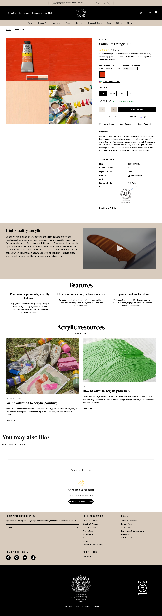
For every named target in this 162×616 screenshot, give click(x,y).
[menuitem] (11, 13)
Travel (85, 541)
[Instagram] (16, 557)
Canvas (79, 23)
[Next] (111, 3)
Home (8, 29)
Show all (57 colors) (112, 82)
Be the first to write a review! (81, 501)
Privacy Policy (126, 524)
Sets (109, 23)
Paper (68, 23)
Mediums (56, 23)
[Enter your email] (76, 527)
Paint (30, 23)
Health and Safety (107, 208)
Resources (37, 13)
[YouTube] (25, 557)
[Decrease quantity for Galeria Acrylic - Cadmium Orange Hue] (102, 109)
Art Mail (48, 13)
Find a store (88, 556)
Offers (129, 23)
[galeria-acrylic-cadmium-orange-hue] (102, 74)
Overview (103, 132)
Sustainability (88, 538)
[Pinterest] (33, 557)
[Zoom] (44, 43)
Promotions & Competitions (132, 531)
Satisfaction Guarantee (130, 538)
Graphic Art (42, 23)
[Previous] (51, 3)
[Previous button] (6, 304)
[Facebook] (8, 557)
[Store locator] (150, 13)
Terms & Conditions (129, 520)
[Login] (141, 13)
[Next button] (156, 304)
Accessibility (88, 534)
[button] (119, 248)
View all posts (81, 333)
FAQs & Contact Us (91, 520)
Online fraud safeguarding (93, 545)
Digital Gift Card (89, 527)
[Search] (145, 13)
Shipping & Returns (90, 524)
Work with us (88, 531)
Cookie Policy (126, 527)
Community (24, 13)
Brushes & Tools (95, 23)
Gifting (119, 23)
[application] (119, 248)
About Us (12, 13)
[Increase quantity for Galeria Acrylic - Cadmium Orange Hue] (114, 109)
